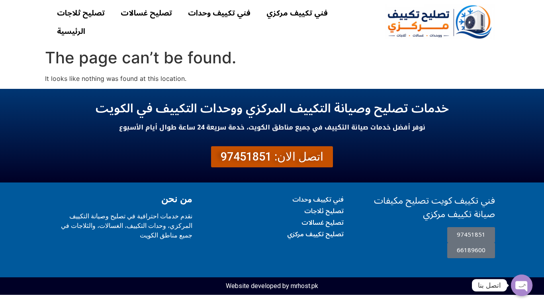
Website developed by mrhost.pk (272, 286)
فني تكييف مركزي (297, 13)
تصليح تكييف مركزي (315, 234)
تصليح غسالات (146, 13)
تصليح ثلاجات (81, 13)
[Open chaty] (521, 285)
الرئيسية (71, 31)
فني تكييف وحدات (219, 13)
